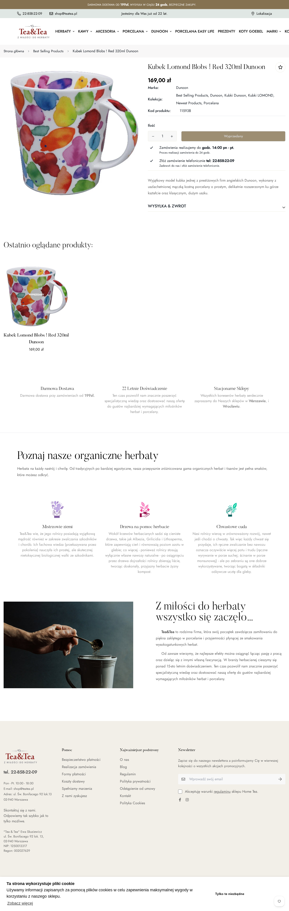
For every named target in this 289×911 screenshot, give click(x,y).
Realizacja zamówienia (79, 766)
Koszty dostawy (73, 781)
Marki (272, 31)
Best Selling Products (48, 51)
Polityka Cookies (132, 803)
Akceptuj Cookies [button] (266, 894)
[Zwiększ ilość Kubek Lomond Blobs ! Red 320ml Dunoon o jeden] (172, 136)
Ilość (151, 125)
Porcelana (133, 31)
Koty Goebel (251, 31)
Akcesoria (105, 31)
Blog (123, 766)
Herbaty (63, 31)
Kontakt (125, 795)
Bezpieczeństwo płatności (81, 759)
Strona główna (14, 51)
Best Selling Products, (192, 95)
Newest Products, (189, 103)
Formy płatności (74, 774)
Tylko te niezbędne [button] (229, 894)
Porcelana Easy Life (194, 31)
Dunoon (159, 31)
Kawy (83, 31)
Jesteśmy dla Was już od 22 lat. (144, 13)
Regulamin (128, 774)
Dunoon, (216, 95)
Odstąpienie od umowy (137, 788)
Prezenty (226, 31)
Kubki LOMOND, (261, 95)
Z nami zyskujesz (74, 795)
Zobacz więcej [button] (20, 903)
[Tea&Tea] (33, 31)
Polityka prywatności (135, 781)
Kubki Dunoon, (235, 95)
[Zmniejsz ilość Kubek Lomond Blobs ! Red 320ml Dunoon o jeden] (153, 136)
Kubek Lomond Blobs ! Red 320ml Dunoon (36, 338)
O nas (124, 759)
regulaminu (222, 791)
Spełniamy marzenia (77, 788)
